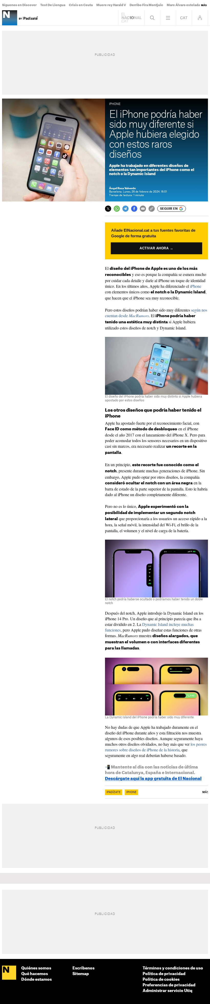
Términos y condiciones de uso (173, 968)
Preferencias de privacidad (169, 985)
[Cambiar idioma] (184, 17)
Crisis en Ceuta (81, 5)
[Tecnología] (9, 17)
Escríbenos (83, 968)
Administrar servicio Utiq (167, 991)
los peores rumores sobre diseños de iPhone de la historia (156, 746)
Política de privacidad (164, 974)
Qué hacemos (34, 974)
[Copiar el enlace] (152, 209)
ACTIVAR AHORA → (156, 248)
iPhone (195, 286)
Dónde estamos (36, 979)
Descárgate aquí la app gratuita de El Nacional (153, 779)
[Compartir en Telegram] (125, 209)
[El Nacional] (9, 973)
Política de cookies (161, 979)
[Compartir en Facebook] (134, 209)
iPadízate (114, 792)
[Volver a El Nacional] (131, 17)
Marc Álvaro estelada (183, 5)
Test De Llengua (52, 5)
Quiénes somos (36, 968)
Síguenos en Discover (19, 5)
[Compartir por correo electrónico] (143, 209)
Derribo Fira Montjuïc (146, 5)
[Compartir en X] (108, 209)
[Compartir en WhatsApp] (117, 209)
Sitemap (80, 974)
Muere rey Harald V (111, 5)
